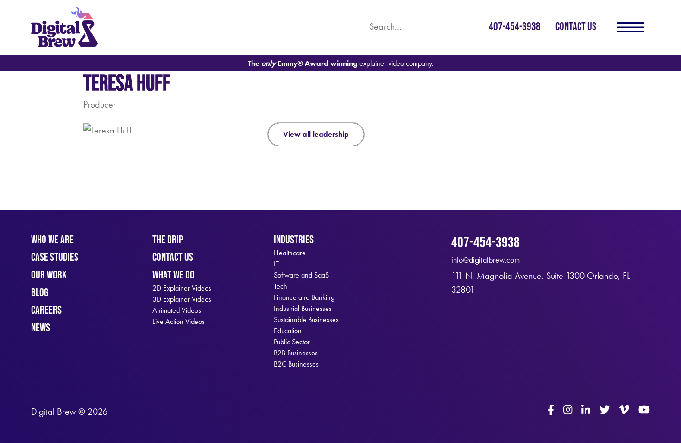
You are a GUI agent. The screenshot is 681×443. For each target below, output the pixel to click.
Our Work (49, 274)
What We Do (173, 274)
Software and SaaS (301, 275)
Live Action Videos (178, 321)
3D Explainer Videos (181, 299)
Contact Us (575, 26)
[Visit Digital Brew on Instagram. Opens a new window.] (567, 411)
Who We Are (52, 239)
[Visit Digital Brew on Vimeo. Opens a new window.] (624, 411)
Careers (46, 310)
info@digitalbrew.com (485, 260)
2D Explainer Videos (181, 288)
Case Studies (54, 257)
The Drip (167, 239)
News (40, 327)
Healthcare (290, 253)
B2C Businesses (296, 364)
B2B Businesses (296, 353)
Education (288, 330)
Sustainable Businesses (306, 319)
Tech (280, 286)
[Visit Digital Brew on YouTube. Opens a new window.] (644, 411)
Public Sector (292, 342)
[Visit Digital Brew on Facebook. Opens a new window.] (551, 411)
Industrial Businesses (303, 308)
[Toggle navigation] (630, 27)
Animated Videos (176, 310)
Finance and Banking (304, 297)
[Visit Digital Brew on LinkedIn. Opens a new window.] (585, 411)
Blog (39, 292)
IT (276, 264)
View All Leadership (316, 134)
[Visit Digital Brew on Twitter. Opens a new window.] (604, 411)
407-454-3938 (515, 26)
